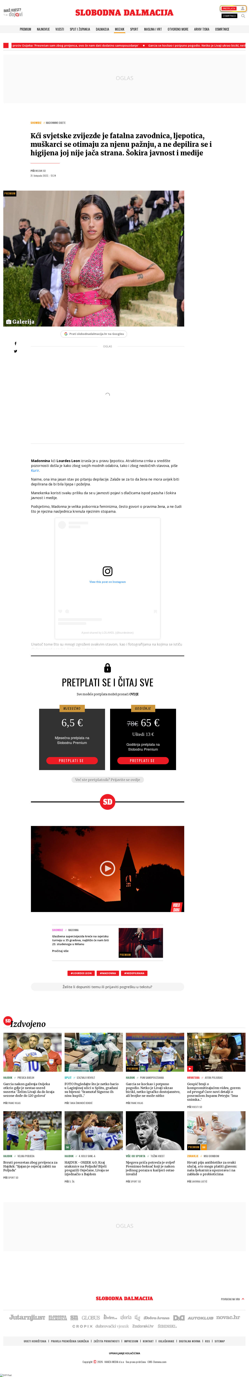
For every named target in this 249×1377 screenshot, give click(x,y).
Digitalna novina (189, 1341)
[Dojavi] (13, 13)
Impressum (131, 1341)
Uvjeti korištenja (35, 1341)
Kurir (35, 470)
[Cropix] (82, 1326)
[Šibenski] (167, 1326)
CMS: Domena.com (156, 1362)
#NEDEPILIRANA (134, 973)
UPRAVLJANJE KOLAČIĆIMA (124, 1353)
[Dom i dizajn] (179, 1317)
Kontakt (148, 1341)
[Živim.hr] (110, 1317)
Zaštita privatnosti (106, 1341)
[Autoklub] (201, 1317)
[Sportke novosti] (74, 1317)
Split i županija (80, 29)
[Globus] (91, 1317)
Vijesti (59, 29)
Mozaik (119, 29)
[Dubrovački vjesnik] (112, 1326)
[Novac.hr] (228, 1317)
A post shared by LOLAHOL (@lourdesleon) (108, 632)
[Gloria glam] (137, 1317)
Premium (25, 29)
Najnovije (43, 29)
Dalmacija (102, 29)
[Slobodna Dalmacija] (124, 12)
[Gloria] (126, 1317)
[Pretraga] (243, 16)
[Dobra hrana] (157, 1317)
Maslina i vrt (153, 29)
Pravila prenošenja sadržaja (70, 1341)
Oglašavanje (166, 1341)
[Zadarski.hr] (143, 1326)
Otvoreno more (178, 29)
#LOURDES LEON (81, 973)
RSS (207, 1341)
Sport (134, 29)
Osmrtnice (222, 29)
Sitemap (220, 1341)
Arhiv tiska (201, 29)
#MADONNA (108, 973)
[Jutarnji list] (27, 1317)
